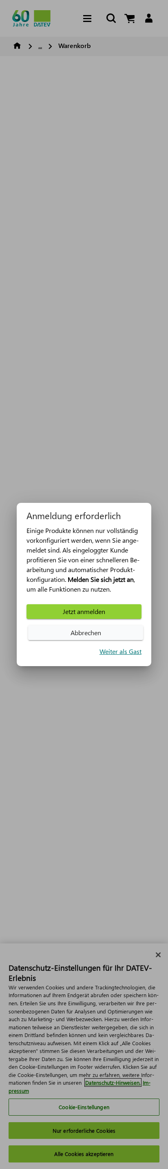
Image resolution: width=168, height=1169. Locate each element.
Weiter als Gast (120, 651)
